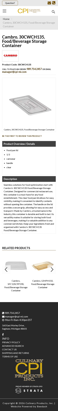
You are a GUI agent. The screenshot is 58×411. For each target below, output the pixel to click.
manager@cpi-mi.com (14, 71)
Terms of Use (10, 356)
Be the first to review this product (22, 136)
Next (51, 269)
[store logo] (29, 11)
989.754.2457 (34, 69)
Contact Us (9, 349)
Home (6, 18)
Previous (6, 269)
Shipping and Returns (15, 353)
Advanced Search (13, 345)
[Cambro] (10, 59)
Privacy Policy (11, 342)
